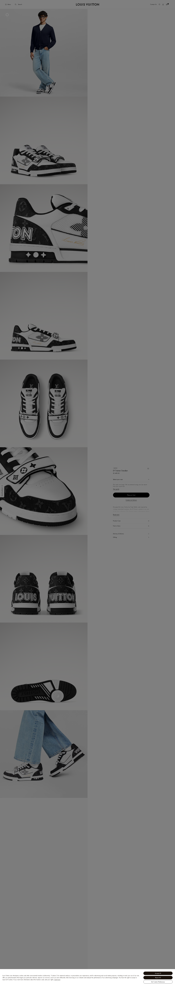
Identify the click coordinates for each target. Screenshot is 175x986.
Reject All (158, 977)
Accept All (158, 973)
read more (57, 980)
